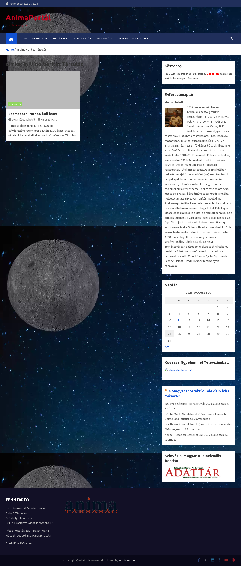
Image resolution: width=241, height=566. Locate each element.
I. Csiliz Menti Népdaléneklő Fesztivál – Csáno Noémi (198, 424)
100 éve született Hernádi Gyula (185, 403)
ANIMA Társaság (32, 38)
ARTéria (59, 38)
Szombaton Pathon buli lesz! (32, 114)
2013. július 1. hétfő (23, 119)
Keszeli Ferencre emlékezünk (184, 434)
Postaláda (105, 38)
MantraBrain (127, 560)
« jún (167, 346)
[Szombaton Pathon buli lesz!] (43, 90)
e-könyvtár (83, 38)
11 (179, 320)
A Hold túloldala (132, 38)
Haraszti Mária (49, 119)
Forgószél (15, 104)
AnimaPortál (28, 17)
